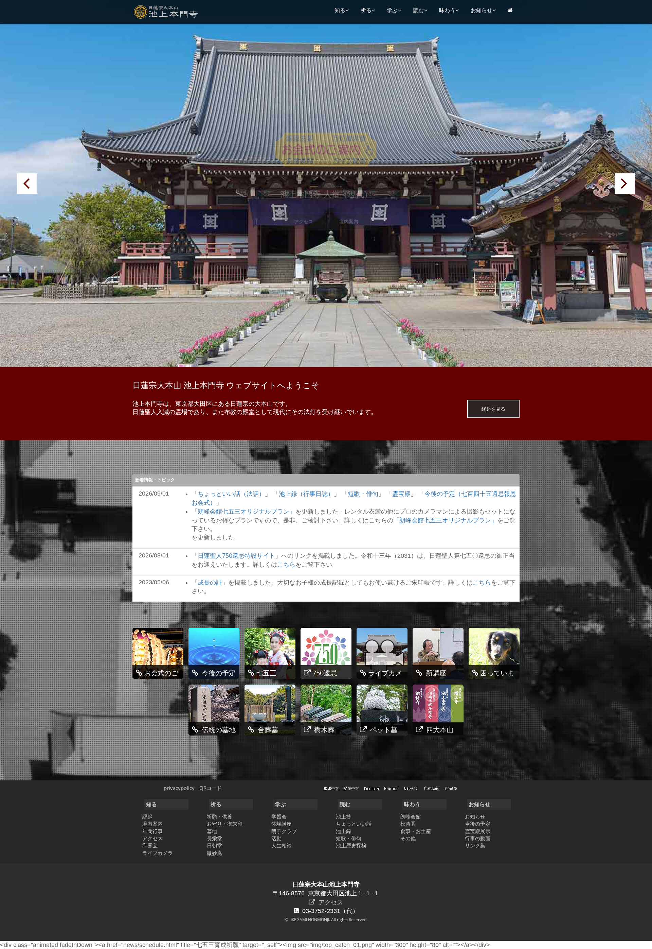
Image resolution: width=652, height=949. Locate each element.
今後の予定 (477, 823)
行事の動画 (477, 838)
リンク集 (475, 845)
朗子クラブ (284, 831)
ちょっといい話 (354, 823)
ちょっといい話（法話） (231, 493)
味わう (447, 10)
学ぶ (392, 10)
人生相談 (281, 845)
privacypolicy (179, 787)
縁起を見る (493, 409)
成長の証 (210, 582)
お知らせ (481, 10)
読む (418, 10)
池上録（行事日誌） (306, 493)
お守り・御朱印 (224, 823)
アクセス (303, 221)
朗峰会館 (410, 816)
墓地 (212, 831)
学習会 (279, 816)
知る (339, 10)
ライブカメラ (157, 852)
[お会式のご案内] (326, 149)
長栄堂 (214, 838)
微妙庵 (214, 852)
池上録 (343, 831)
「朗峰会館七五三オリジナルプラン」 (243, 511)
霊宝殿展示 (477, 831)
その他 (408, 838)
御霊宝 (150, 845)
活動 (276, 838)
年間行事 (152, 831)
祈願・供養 (219, 816)
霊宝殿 (401, 493)
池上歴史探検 (351, 845)
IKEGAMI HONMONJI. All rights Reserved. (328, 919)
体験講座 (281, 823)
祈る (366, 10)
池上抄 (343, 816)
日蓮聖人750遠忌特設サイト (236, 555)
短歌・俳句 (363, 493)
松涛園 (408, 823)
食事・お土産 (415, 831)
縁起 (147, 816)
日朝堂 (214, 845)
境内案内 (348, 221)
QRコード (210, 787)
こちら (286, 564)
